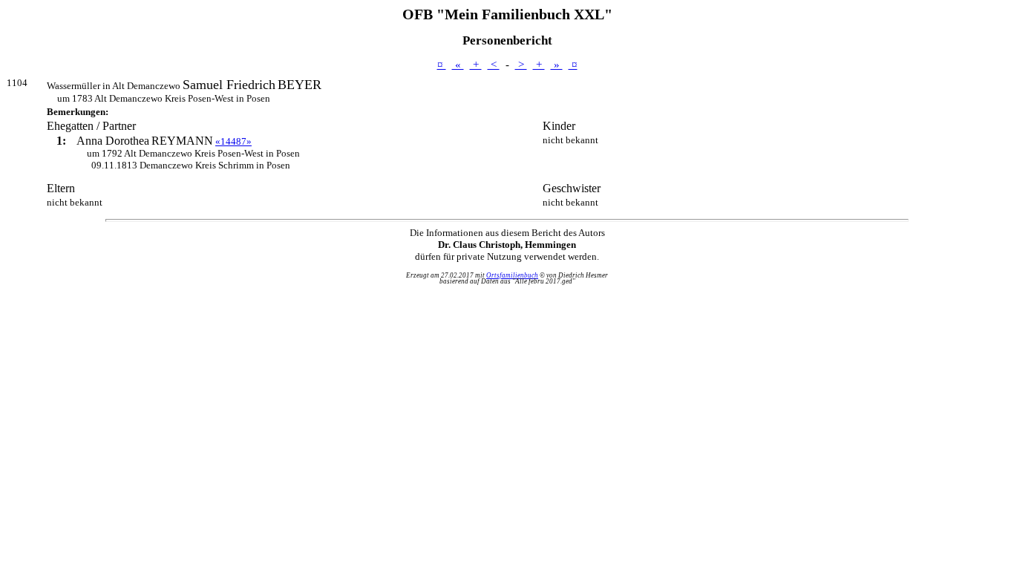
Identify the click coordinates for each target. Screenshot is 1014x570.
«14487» (233, 141)
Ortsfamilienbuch (512, 275)
